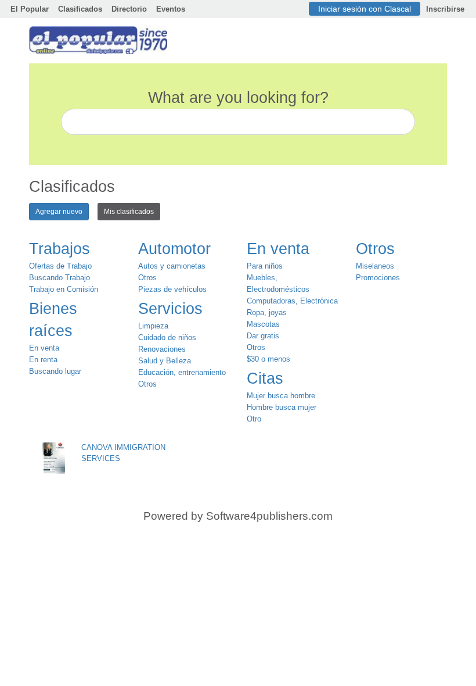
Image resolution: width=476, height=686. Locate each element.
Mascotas (263, 324)
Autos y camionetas (171, 266)
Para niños (265, 266)
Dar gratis (263, 335)
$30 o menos (268, 359)
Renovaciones (162, 349)
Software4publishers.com (269, 516)
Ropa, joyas (267, 312)
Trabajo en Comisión (63, 289)
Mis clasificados (129, 212)
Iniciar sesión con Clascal (364, 8)
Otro (254, 419)
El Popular (29, 9)
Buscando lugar (55, 371)
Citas (265, 378)
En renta (43, 359)
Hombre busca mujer (281, 407)
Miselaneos (375, 266)
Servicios (170, 308)
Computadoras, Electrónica (292, 300)
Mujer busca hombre (281, 395)
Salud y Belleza (164, 360)
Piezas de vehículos (172, 289)
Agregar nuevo (58, 212)
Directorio (129, 9)
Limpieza (153, 325)
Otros (147, 277)
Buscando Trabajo (59, 277)
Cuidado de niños (167, 337)
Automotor (174, 249)
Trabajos (59, 249)
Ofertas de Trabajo (60, 266)
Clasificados (80, 9)
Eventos (170, 9)
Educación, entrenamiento (182, 372)
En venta (44, 348)
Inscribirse (445, 9)
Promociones (378, 277)
